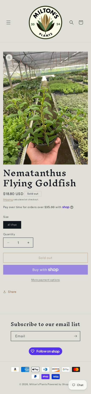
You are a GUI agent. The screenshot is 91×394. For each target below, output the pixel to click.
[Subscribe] (75, 336)
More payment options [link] (45, 279)
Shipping (8, 199)
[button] (8, 22)
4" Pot (14, 226)
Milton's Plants (38, 384)
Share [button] (12, 292)
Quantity (9, 234)
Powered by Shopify (60, 384)
